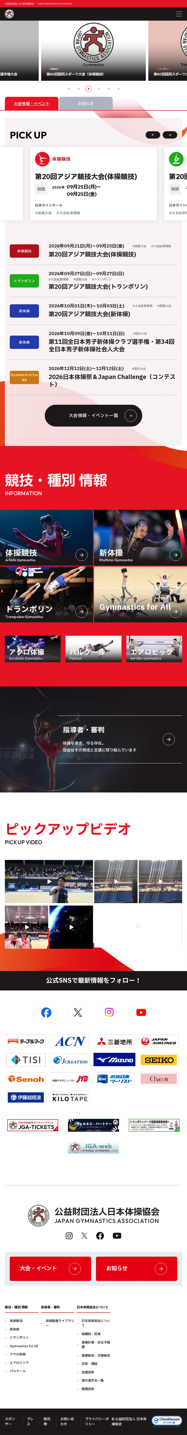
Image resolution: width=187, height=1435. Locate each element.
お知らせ (117, 1269)
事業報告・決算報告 (96, 1355)
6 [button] (118, 89)
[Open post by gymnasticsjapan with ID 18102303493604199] (138, 926)
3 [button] (88, 89)
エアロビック (19, 1363)
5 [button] (108, 89)
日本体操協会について (96, 1323)
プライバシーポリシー (97, 1422)
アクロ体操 (18, 1354)
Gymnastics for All (24, 1346)
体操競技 (16, 1321)
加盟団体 (88, 1372)
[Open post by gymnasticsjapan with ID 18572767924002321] (49, 881)
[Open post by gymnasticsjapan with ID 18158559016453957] (160, 881)
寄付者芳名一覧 (93, 1380)
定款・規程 (89, 1364)
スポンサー (10, 1422)
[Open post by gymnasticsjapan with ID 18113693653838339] (116, 881)
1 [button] (68, 89)
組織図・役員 (91, 1334)
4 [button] (98, 89)
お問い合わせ (67, 1422)
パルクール (18, 1371)
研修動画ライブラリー (60, 1323)
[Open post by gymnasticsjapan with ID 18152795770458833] (26, 927)
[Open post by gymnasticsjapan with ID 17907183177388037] (71, 927)
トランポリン (19, 1338)
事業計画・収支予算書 (96, 1345)
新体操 (14, 1329)
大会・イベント (38, 1269)
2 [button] (78, 89)
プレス (30, 1422)
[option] (93, 51)
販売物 (47, 1422)
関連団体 (88, 1389)
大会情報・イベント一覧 (93, 415)
